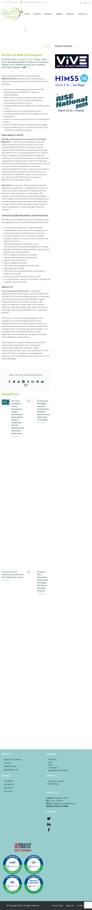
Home (27, 14)
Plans (50, 765)
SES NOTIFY (9, 784)
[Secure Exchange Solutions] (13, 14)
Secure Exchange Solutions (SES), (15, 291)
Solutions (48, 14)
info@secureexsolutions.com (34, 2)
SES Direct (11, 358)
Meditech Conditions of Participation (33, 62)
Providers (52, 759)
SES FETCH (8, 788)
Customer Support (56, 781)
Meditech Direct (8, 65)
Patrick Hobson (10, 59)
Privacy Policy (57, 905)
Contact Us (82, 14)
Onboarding (53, 784)
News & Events (10, 766)
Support (59, 14)
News (37, 59)
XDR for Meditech (14, 67)
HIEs (50, 762)
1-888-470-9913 (11, 2)
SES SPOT (8, 791)
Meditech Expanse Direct (26, 65)
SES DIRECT (9, 781)
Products (37, 14)
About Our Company (12, 759)
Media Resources (11, 769)
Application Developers (58, 770)
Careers (7, 763)
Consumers (53, 767)
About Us (70, 14)
